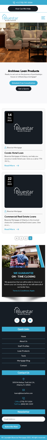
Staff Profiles (23, 346)
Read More (10, 165)
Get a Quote (23, 89)
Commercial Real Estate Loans (20, 216)
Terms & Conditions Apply (23, 291)
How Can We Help (22, 9)
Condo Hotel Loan (14, 152)
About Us (23, 341)
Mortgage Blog (23, 360)
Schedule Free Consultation (23, 83)
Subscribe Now (11, 426)
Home (23, 336)
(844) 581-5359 (27, 404)
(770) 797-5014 (26, 401)
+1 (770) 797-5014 (24, 2)
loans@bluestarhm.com (23, 393)
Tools (23, 356)
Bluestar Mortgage (14, 147)
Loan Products (23, 351)
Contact (23, 365)
